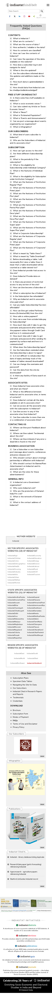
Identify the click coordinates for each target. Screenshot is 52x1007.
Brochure (17, 710)
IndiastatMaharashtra (16, 619)
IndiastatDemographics (16, 564)
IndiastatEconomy (34, 556)
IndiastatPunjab (13, 635)
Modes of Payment (21, 717)
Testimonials (18, 697)
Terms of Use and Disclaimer (25, 724)
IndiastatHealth (13, 566)
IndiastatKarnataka (34, 611)
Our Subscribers (20, 688)
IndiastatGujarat (33, 597)
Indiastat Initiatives (26, 920)
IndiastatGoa (12, 616)
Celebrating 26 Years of (18, 980)
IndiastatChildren (14, 558)
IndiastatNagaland (15, 630)
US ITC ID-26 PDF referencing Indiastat (25, 879)
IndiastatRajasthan (15, 638)
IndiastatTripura (33, 627)
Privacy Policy (18, 727)
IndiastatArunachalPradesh (16, 600)
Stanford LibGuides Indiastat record (24, 872)
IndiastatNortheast (17, 663)
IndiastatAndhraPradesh (16, 597)
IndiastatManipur (14, 622)
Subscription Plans (21, 678)
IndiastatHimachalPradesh (35, 603)
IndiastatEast (19, 653)
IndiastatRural (32, 569)
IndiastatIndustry (14, 572)
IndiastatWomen (14, 583)
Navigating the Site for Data (25, 685)
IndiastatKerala (33, 613)
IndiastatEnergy (33, 561)
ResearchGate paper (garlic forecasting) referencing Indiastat (25, 858)
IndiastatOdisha (14, 632)
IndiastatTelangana (34, 624)
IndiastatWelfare (14, 580)
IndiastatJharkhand (34, 608)
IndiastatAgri (12, 556)
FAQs (15, 720)
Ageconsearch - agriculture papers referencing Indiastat (23, 865)
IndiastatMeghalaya (15, 624)
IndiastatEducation (34, 558)
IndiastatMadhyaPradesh (35, 616)
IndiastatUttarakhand (35, 630)
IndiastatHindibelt (34, 663)
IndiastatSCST (32, 572)
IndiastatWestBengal (35, 635)
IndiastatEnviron (33, 564)
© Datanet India (26, 990)
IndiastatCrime (13, 561)
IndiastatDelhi (13, 613)
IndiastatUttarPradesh (35, 632)
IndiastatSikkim (33, 619)
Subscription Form (20, 714)
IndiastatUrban (13, 577)
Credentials (18, 701)
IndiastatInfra (13, 574)
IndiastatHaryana (33, 600)
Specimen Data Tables (22, 681)
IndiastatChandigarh (15, 608)
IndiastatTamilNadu (34, 622)
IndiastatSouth (32, 653)
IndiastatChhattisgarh (16, 611)
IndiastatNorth (19, 658)
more (42, 756)
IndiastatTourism (33, 574)
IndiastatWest (32, 658)
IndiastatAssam (14, 603)
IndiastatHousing (14, 569)
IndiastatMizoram (14, 627)
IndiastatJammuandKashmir (35, 605)
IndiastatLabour (33, 566)
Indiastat (15, 541)
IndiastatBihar (13, 605)
